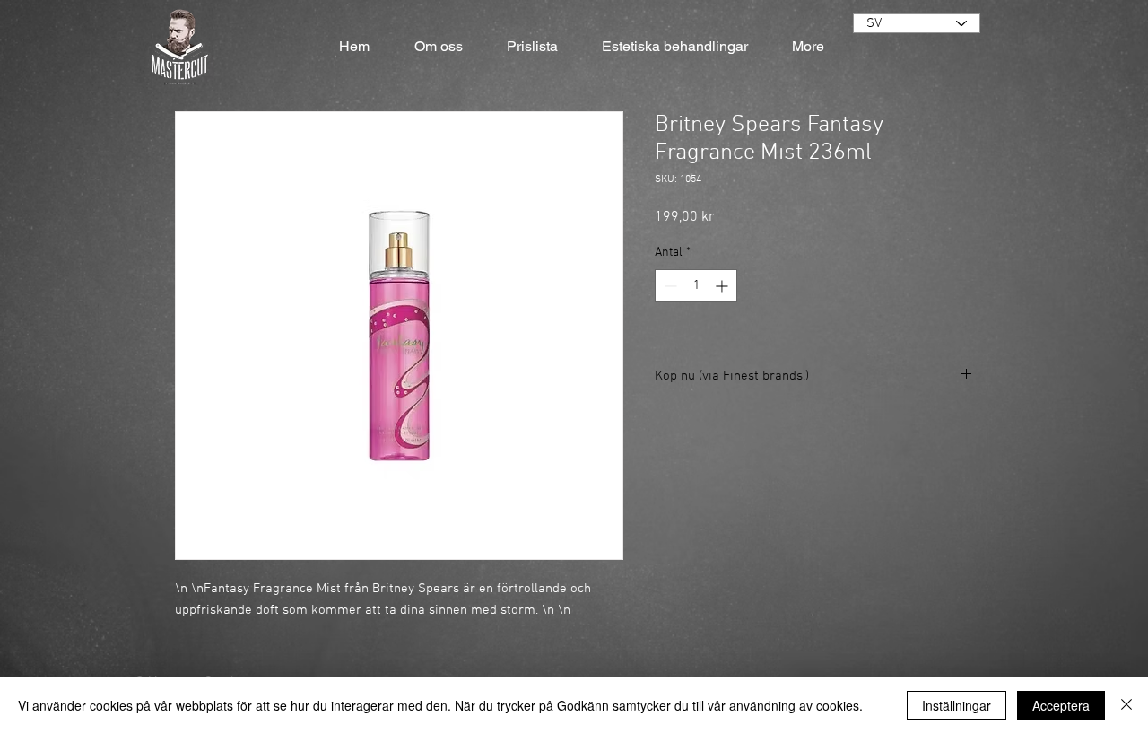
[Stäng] (1126, 705)
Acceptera (1061, 705)
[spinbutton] (696, 285)
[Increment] (723, 285)
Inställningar (956, 705)
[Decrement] (668, 285)
